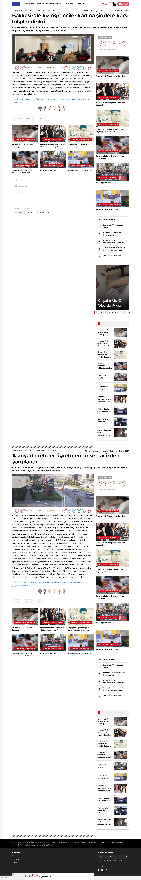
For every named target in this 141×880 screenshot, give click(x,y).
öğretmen (28, 601)
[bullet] (43, 212)
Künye (14, 856)
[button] (94, 312)
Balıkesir (17, 118)
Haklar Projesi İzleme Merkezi (22, 10)
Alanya (16, 601)
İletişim (14, 863)
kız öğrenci (30, 118)
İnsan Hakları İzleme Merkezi (49, 4)
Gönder (19, 212)
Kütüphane (68, 4)
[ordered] (40, 212)
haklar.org (29, 4)
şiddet (41, 118)
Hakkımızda (80, 4)
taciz (39, 601)
